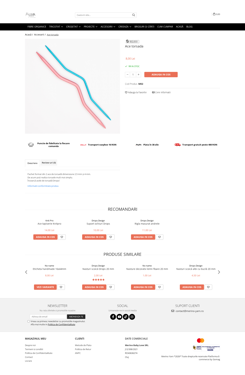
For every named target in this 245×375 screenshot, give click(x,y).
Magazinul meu (35, 338)
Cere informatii (162, 92)
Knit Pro (50, 220)
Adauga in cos (161, 74)
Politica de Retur (83, 349)
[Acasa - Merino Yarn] (41, 15)
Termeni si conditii (34, 349)
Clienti (79, 338)
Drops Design (98, 220)
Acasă (179, 26)
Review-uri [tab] (49, 162)
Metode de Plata (83, 345)
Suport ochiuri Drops (98, 223)
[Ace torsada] (72, 86)
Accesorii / (40, 34)
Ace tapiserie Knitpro (49, 223)
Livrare (28, 360)
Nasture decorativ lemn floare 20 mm (147, 268)
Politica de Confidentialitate (61, 324)
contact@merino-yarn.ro (189, 311)
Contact (29, 357)
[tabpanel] (72, 86)
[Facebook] (113, 317)
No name (49, 265)
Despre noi (30, 345)
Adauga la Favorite (137, 92)
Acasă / (29, 34)
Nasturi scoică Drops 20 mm (98, 268)
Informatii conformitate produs (43, 185)
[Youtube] (119, 317)
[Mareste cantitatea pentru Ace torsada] (138, 74)
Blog (189, 26)
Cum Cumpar (165, 26)
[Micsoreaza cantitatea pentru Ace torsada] (127, 74)
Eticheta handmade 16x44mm (49, 268)
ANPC (78, 353)
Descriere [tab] (32, 163)
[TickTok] (126, 317)
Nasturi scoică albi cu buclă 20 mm (196, 268)
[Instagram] (132, 317)
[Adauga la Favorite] (62, 237)
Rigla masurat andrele (147, 223)
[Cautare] (134, 15)
